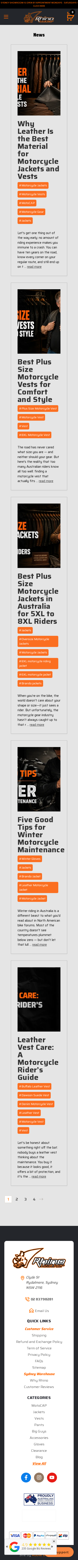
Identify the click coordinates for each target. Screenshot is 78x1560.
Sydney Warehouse (39, 1374)
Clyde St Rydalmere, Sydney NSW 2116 (42, 1282)
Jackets (39, 1412)
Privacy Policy (39, 1354)
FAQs (39, 1361)
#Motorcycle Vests (32, 194)
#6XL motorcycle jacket (35, 674)
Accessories (39, 1437)
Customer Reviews (39, 1387)
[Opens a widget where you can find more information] (59, 1552)
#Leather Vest (29, 1112)
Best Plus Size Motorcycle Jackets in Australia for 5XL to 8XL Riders (38, 598)
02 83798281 (42, 1299)
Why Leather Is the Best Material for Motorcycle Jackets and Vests (38, 150)
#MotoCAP (27, 203)
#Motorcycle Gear (31, 211)
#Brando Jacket (30, 876)
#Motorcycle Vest (31, 417)
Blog (39, 1457)
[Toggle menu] (6, 17)
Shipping (39, 1335)
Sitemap (39, 1367)
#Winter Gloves (30, 858)
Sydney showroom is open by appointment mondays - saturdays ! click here (39, 4)
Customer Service (39, 1329)
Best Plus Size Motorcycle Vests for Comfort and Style (38, 380)
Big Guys (39, 1431)
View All (39, 1463)
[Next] (42, 1199)
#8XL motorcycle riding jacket (35, 663)
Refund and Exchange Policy (39, 1341)
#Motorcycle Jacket (32, 898)
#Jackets (25, 220)
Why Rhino (39, 1380)
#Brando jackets (30, 683)
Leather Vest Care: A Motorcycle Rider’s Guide (38, 1058)
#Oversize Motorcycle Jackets (34, 641)
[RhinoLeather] (14, 1552)
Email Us (42, 1310)
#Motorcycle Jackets (33, 185)
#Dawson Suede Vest (34, 1095)
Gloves (39, 1444)
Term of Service (39, 1348)
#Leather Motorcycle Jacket (33, 887)
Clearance (39, 1450)
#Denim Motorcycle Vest (36, 1104)
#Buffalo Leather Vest (34, 1086)
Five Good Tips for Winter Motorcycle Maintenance (41, 834)
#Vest (23, 426)
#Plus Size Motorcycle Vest (38, 408)
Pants (39, 1425)
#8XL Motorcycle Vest (34, 434)
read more (34, 266)
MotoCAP (39, 1405)
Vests (39, 1418)
